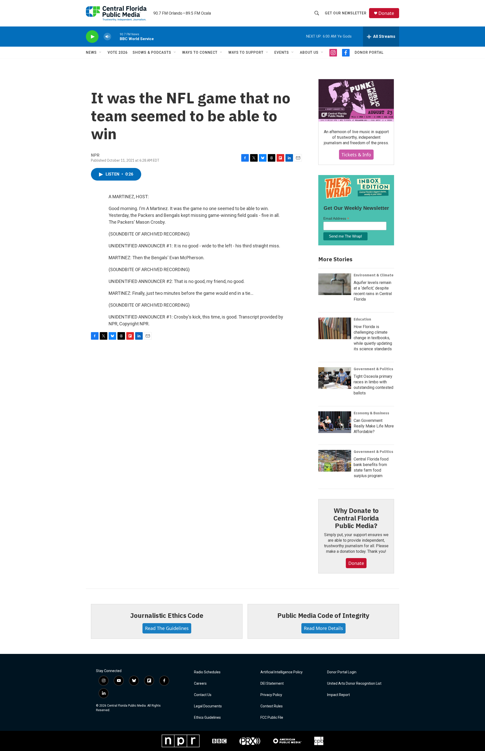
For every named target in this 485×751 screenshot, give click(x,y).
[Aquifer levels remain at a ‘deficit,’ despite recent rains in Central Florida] (334, 284)
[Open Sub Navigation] (101, 52)
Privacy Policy (271, 695)
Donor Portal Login (341, 672)
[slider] (115, 36)
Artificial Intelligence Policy (281, 672)
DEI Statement (272, 683)
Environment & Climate (374, 275)
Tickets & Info (356, 155)
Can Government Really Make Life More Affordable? (374, 426)
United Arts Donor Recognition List (354, 683)
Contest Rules (271, 706)
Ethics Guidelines (207, 717)
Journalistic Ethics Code (166, 615)
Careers (200, 683)
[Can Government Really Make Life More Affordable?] (334, 422)
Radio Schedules (207, 672)
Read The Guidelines (167, 628)
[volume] (107, 36)
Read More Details (323, 628)
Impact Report (338, 695)
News (91, 52)
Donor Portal (369, 52)
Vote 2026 (118, 52)
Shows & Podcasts (152, 52)
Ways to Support (245, 52)
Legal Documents (208, 706)
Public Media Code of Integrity (323, 615)
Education (362, 319)
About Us (309, 52)
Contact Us (202, 695)
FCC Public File (271, 717)
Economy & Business (371, 413)
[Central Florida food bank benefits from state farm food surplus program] (334, 461)
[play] (92, 37)
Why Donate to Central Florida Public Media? (356, 518)
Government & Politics (373, 369)
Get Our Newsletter (346, 13)
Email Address (336, 218)
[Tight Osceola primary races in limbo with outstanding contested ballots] (334, 378)
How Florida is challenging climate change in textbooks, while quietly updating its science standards (373, 337)
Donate (386, 13)
